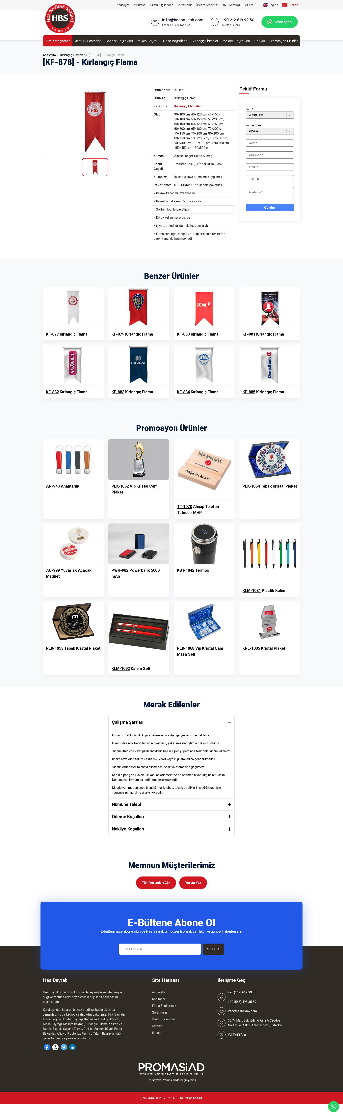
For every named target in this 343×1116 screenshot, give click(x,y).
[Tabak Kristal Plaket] (269, 459)
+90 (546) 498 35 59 (242, 1002)
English (273, 5)
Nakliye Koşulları (128, 828)
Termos (193, 570)
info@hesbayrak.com (242, 1011)
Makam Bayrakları (236, 41)
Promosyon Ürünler (283, 41)
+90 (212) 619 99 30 (242, 992)
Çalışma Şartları (128, 722)
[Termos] (204, 543)
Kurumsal (140, 5)
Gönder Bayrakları (119, 41)
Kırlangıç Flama (67, 334)
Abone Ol (213, 949)
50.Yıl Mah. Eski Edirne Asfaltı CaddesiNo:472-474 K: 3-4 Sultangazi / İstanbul (255, 1023)
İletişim (248, 5)
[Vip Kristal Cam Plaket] (138, 459)
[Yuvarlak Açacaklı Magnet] (73, 543)
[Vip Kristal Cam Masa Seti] (204, 621)
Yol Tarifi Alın (237, 1034)
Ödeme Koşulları (128, 816)
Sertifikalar (184, 5)
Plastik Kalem (264, 590)
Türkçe (292, 5)
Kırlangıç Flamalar (205, 41)
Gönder (269, 208)
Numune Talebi (126, 804)
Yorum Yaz (193, 883)
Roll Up (259, 41)
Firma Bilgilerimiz (161, 5)
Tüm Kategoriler (57, 41)
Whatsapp (283, 22)
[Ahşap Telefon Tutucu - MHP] (204, 469)
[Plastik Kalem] (269, 553)
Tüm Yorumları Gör (156, 883)
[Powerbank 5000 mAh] (138, 543)
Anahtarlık (62, 486)
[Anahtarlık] (73, 459)
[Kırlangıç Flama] (95, 121)
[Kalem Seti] (138, 631)
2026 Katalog (231, 5)
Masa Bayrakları (175, 41)
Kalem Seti (131, 668)
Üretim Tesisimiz (207, 5)
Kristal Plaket (264, 648)
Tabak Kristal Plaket (270, 486)
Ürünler (157, 1026)
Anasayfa (123, 5)
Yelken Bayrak (147, 41)
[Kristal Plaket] (269, 621)
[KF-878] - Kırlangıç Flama (107, 55)
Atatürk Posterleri (88, 41)
